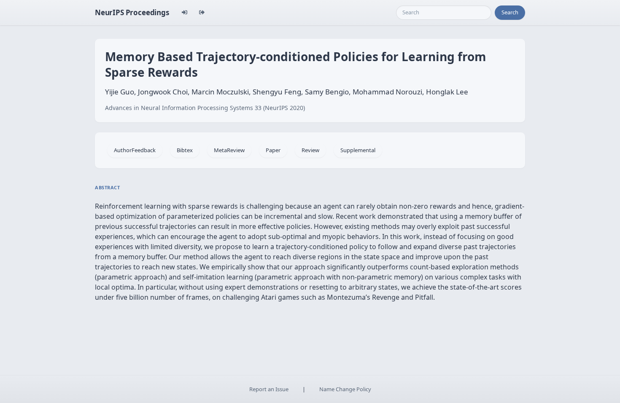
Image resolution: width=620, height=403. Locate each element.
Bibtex (185, 150)
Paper (273, 150)
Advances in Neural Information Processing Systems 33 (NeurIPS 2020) (205, 108)
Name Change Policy (345, 389)
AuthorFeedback (135, 150)
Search (509, 12)
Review (310, 150)
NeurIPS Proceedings (132, 12)
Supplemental (357, 150)
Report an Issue (268, 389)
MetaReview (229, 150)
